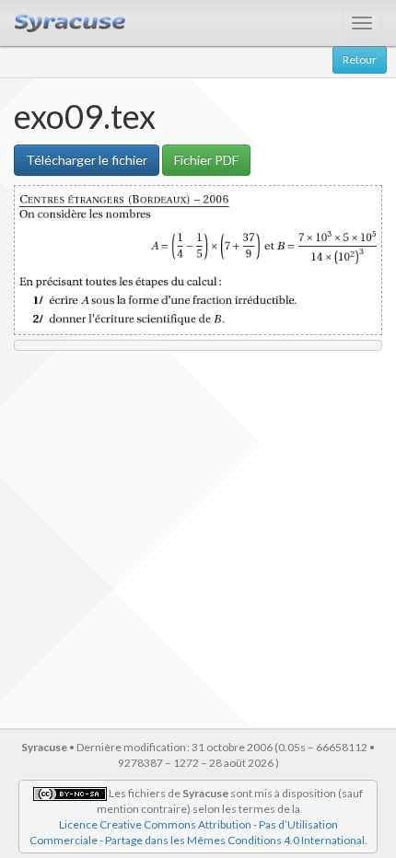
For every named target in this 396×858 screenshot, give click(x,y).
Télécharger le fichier (86, 160)
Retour (360, 59)
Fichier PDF (206, 160)
